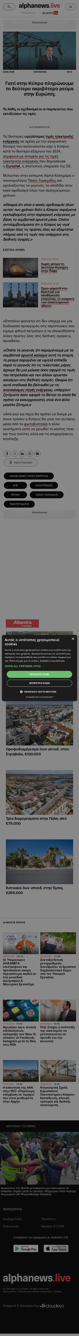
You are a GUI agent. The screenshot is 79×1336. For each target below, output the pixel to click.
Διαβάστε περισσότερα (52, 660)
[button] (39, 666)
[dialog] (39, 668)
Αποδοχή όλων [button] (39, 674)
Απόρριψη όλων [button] (39, 683)
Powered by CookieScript (39, 697)
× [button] (72, 639)
